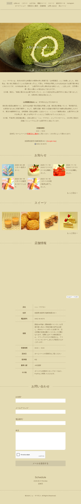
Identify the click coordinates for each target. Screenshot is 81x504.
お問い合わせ (52, 6)
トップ (9, 3)
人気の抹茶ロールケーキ (40, 47)
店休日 (40, 484)
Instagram (70, 3)
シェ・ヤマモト (35, 495)
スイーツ (51, 3)
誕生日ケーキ (60, 3)
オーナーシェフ (20, 6)
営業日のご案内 (33, 6)
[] (51, 141)
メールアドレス (22, 408)
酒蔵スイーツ (41, 3)
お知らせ (17, 3)
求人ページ (62, 6)
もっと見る (72, 193)
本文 (17, 430)
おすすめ (32, 3)
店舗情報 (43, 6)
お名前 (19, 397)
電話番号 (19, 419)
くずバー (25, 3)
